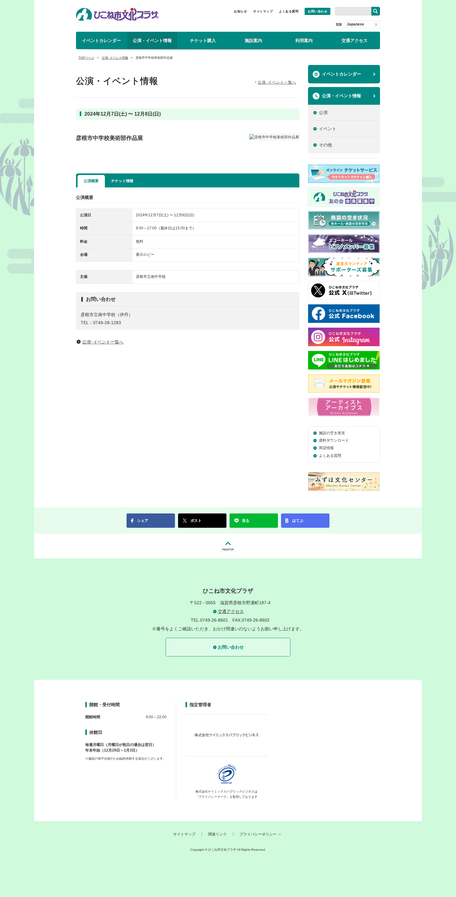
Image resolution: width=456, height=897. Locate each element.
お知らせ (240, 11)
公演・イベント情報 (152, 40)
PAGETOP (228, 546)
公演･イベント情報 (115, 57)
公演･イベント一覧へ (277, 82)
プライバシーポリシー (258, 834)
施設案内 (253, 40)
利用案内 (304, 40)
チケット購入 (203, 40)
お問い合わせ (317, 11)
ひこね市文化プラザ (117, 14)
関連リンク (217, 834)
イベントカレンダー (101, 40)
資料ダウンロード (334, 440)
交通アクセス (355, 40)
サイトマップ (263, 11)
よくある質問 (288, 11)
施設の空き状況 (332, 433)
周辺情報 (326, 448)
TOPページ (86, 57)
